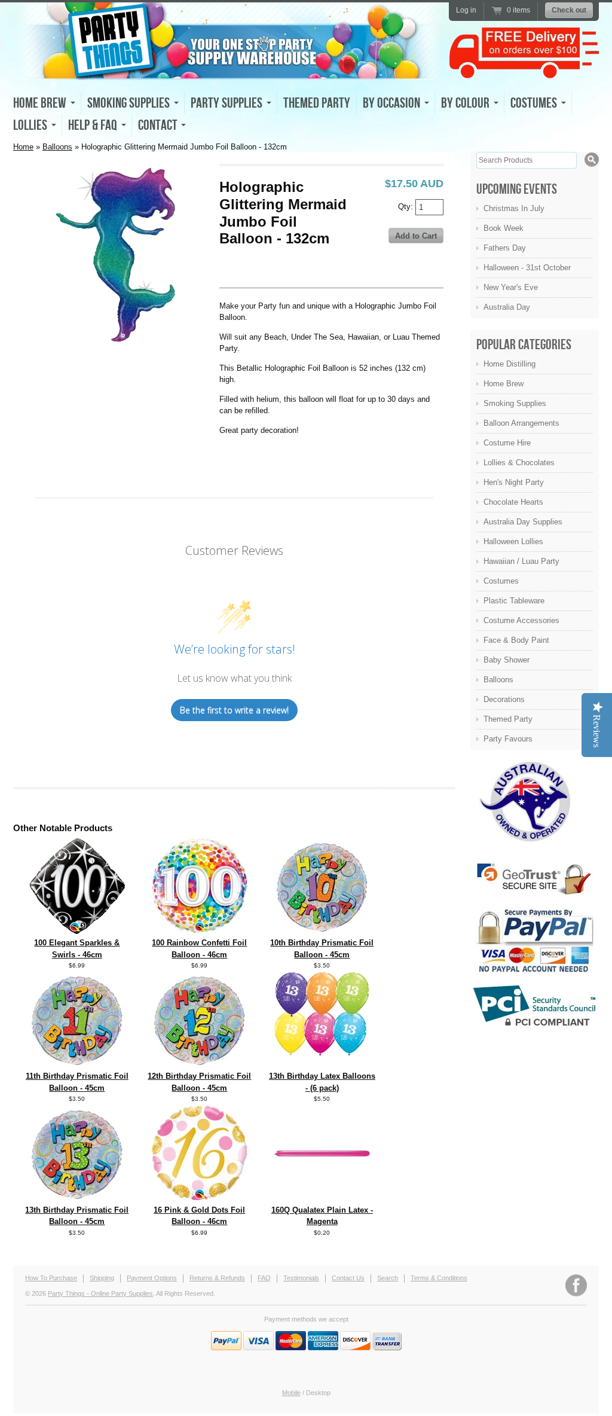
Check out (569, 10)
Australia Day (507, 307)
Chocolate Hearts (513, 502)
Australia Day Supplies (523, 521)
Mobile (291, 1392)
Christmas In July (514, 208)
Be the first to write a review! (234, 710)
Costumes (501, 580)
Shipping (102, 1277)
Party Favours (508, 738)
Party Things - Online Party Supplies (100, 1293)
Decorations (504, 699)
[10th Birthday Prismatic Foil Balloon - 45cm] (322, 931)
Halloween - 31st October (527, 267)
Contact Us (348, 1277)
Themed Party (316, 103)
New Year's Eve (511, 287)
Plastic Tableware (514, 600)
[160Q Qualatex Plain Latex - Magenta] (322, 1198)
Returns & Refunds (217, 1277)
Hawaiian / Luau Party (521, 561)
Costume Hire (507, 442)
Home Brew (504, 383)
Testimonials (301, 1277)
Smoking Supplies (515, 403)
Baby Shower (507, 659)
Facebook (576, 1285)
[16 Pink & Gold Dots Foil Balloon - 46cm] (199, 1197)
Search (387, 1277)
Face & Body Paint (516, 640)
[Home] (228, 69)
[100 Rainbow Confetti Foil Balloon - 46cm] (199, 930)
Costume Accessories (521, 620)
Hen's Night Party (514, 482)
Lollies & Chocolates (519, 462)
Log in (466, 10)
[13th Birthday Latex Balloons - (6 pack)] (322, 1052)
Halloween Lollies (513, 541)
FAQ (264, 1277)
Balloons (57, 146)
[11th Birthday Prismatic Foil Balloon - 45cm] (77, 1064)
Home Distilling (510, 363)
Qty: (406, 206)
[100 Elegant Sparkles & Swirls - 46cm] (77, 931)
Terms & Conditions (439, 1277)
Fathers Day (505, 247)
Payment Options (152, 1277)
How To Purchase (51, 1277)
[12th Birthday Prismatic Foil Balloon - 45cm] (199, 1064)
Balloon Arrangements (521, 423)
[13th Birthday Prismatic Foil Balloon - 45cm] (77, 1198)
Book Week (504, 228)
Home (23, 146)
